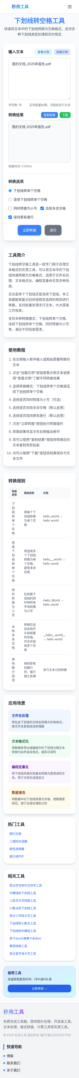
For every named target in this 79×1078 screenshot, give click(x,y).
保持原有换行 (23, 217)
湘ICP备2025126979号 (55, 1035)
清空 (53, 230)
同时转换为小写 (25, 208)
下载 (65, 115)
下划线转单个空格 (26, 191)
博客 (10, 1056)
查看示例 (43, 52)
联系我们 (13, 1063)
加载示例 (62, 52)
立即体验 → (39, 988)
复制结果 (49, 115)
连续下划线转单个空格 (30, 199)
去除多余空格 (56, 208)
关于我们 (13, 1070)
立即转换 (29, 230)
